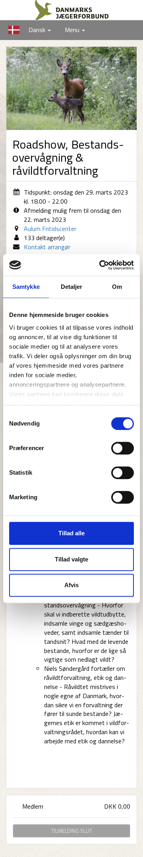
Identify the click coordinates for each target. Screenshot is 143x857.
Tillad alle (71, 533)
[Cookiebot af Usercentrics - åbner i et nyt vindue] (101, 265)
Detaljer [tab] (72, 286)
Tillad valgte (71, 559)
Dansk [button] (27, 29)
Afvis (71, 585)
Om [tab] (117, 286)
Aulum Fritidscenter (50, 228)
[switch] (122, 448)
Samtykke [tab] (26, 286)
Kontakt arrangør (47, 247)
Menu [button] (73, 29)
